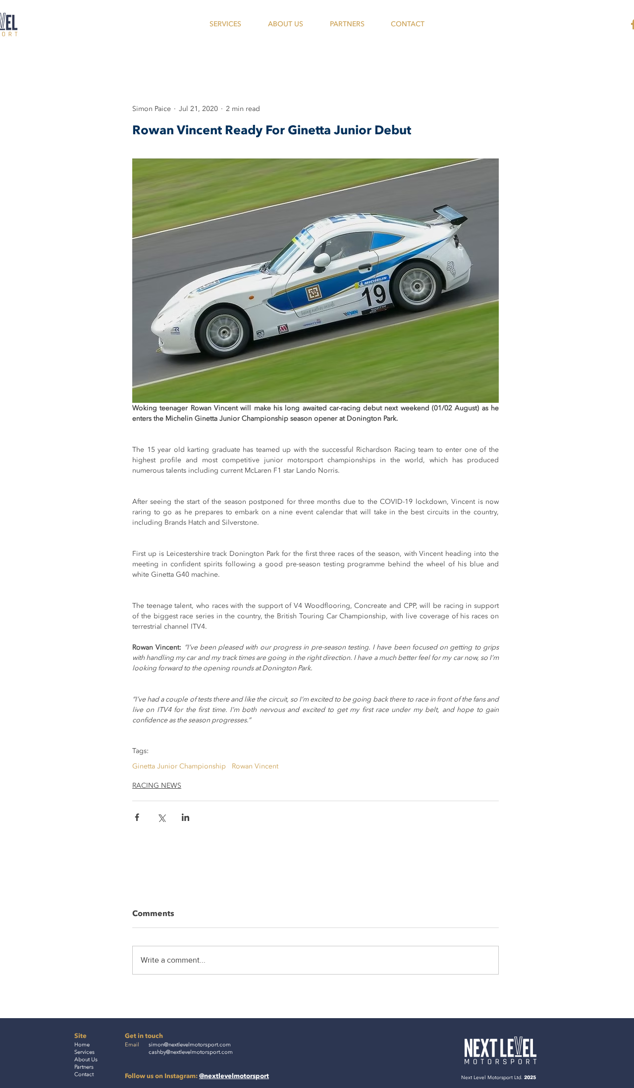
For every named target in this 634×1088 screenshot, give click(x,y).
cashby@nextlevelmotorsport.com (191, 1052)
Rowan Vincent (255, 766)
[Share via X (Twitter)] (161, 817)
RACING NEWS (156, 785)
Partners (84, 1067)
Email (132, 1044)
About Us (86, 1059)
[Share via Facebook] (137, 817)
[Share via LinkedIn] (185, 817)
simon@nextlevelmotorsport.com (190, 1044)
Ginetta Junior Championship (179, 766)
